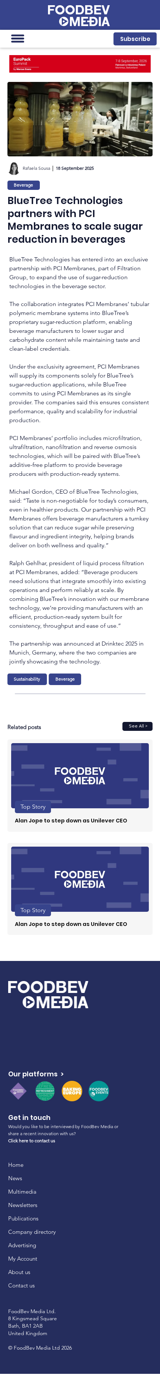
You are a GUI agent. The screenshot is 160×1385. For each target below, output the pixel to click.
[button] (135, 38)
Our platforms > (36, 1074)
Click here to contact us (31, 1140)
